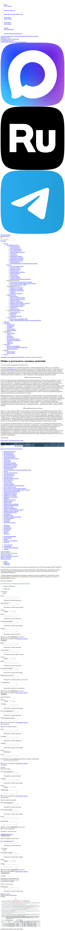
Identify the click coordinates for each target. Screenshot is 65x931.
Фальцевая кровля (15, 248)
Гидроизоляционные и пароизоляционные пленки (23, 263)
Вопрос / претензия (6, 557)
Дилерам (3, 36)
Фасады (9, 265)
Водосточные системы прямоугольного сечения (23, 283)
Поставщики (10, 326)
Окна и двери (14, 275)
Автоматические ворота (16, 306)
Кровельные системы (13, 245)
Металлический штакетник (17, 299)
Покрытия (10, 336)
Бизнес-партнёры (11, 330)
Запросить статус (5, 893)
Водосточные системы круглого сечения (21, 282)
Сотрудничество (8, 544)
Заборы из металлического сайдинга (20, 303)
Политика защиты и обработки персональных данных (15, 583)
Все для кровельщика (16, 249)
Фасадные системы (15, 269)
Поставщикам (9, 36)
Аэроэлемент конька (15, 250)
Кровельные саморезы (16, 256)
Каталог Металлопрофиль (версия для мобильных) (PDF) (25, 320)
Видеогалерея (10, 353)
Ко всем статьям (19, 440)
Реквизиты (7, 533)
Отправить (3, 764)
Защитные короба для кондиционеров (20, 279)
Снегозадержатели (15, 312)
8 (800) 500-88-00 (13, 42)
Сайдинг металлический (16, 266)
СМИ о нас (10, 343)
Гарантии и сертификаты (14, 340)
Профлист (13, 292)
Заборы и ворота (11, 294)
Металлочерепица (15, 246)
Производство (11, 324)
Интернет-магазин (33, 36)
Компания (6, 525)
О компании (7, 323)
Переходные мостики (16, 316)
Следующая (11, 440)
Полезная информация (11, 357)
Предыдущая (4, 440)
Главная (3, 357)
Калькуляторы (11, 333)
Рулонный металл (15, 262)
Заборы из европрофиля (16, 302)
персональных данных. (21, 638)
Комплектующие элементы (17, 252)
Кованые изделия (15, 309)
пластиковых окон (11, 369)
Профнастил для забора (16, 289)
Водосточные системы (10, 487)
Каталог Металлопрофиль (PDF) (19, 319)
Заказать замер (4, 797)
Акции (6, 354)
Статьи (9, 334)
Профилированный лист (10, 492)
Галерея (6, 350)
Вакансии (9, 341)
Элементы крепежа (15, 277)
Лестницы (13, 314)
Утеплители (13, 253)
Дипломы (9, 327)
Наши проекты (11, 329)
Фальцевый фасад (15, 273)
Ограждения (13, 307)
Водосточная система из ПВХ (18, 285)
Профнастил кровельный (17, 290)
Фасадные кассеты (15, 267)
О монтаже (7, 344)
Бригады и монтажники (13, 346)
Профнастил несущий (16, 293)
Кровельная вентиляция (16, 259)
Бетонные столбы (15, 300)
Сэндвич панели (14, 276)
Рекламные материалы (13, 339)
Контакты (3, 241)
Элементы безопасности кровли (12, 517)
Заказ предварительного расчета (9, 556)
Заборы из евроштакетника (17, 297)
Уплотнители (13, 255)
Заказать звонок (5, 236)
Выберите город (5, 37)
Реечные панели (14, 270)
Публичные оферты (6, 554)
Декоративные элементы (17, 257)
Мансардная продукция (16, 260)
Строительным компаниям (21, 36)
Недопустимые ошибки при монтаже (17, 347)
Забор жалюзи (14, 296)
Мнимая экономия (12, 348)
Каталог (6, 243)
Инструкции (10, 337)
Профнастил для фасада (16, 287)
